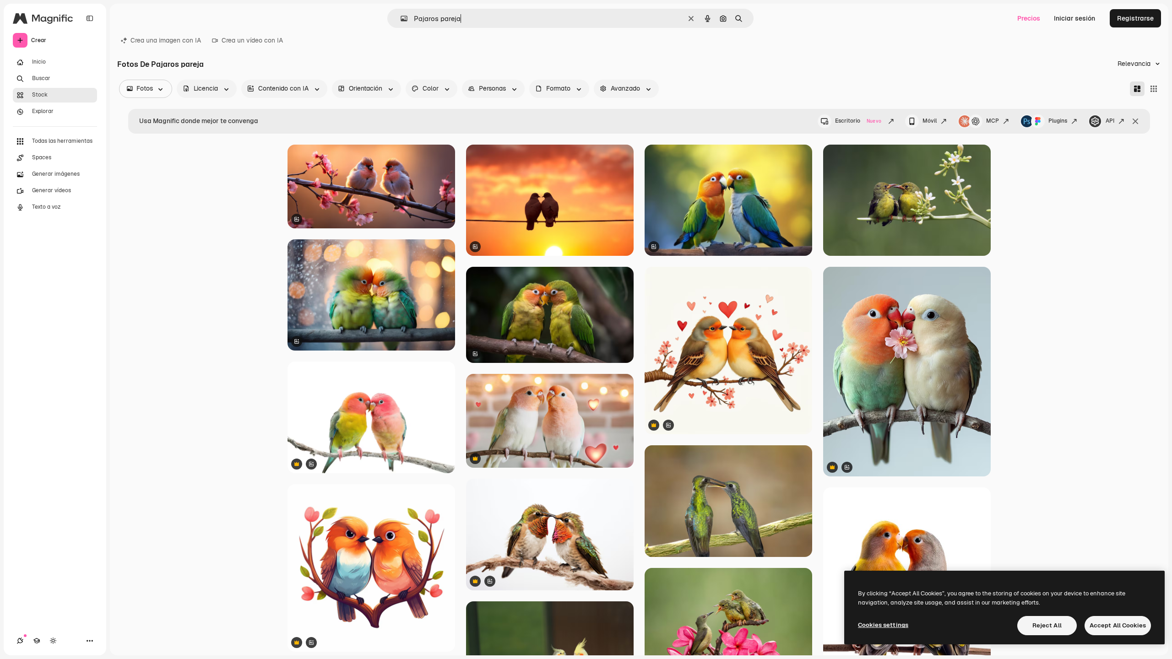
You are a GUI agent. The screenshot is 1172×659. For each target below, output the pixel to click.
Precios (1028, 18)
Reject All (1047, 625)
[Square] (1153, 88)
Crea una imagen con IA (165, 40)
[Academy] (36, 640)
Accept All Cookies (1118, 625)
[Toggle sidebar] (89, 18)
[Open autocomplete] (400, 18)
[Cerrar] (1135, 121)
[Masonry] (1137, 88)
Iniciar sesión (1074, 18)
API (1110, 120)
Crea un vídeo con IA (252, 40)
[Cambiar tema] (53, 640)
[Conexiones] (20, 640)
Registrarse (1135, 18)
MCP (992, 120)
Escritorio (858, 120)
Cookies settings (883, 625)
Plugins (1057, 120)
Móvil (929, 120)
